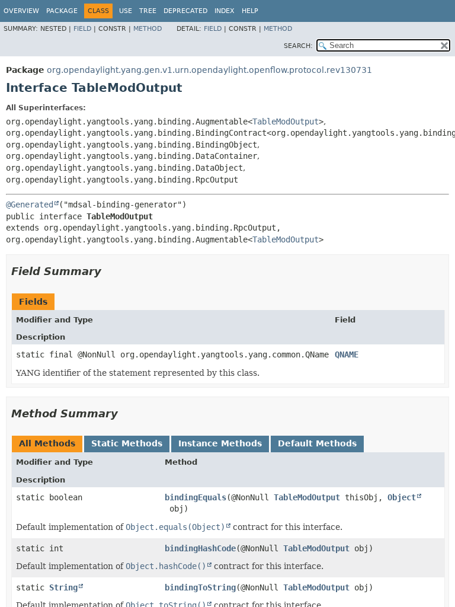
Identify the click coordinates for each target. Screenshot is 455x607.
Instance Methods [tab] (220, 443)
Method (147, 29)
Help (250, 11)
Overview (21, 11)
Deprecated (185, 11)
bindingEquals (195, 497)
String (63, 587)
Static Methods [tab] (126, 443)
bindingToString (200, 587)
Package (62, 11)
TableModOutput (285, 121)
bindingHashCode (200, 548)
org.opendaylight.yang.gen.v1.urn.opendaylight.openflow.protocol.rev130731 (209, 70)
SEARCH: (298, 46)
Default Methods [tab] (317, 443)
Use (125, 11)
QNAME (346, 354)
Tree (147, 11)
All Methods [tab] (47, 443)
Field (82, 29)
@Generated (29, 204)
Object (401, 497)
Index (224, 11)
